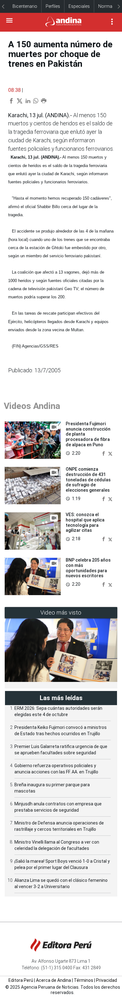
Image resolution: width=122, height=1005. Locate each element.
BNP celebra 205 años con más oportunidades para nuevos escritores (88, 567)
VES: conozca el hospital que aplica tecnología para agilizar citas (85, 522)
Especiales (79, 6)
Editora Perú (20, 980)
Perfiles (53, 6)
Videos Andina (32, 406)
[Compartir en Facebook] (104, 453)
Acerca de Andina (53, 980)
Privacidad (106, 980)
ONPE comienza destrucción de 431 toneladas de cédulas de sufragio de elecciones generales (88, 480)
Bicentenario (25, 6)
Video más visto (61, 612)
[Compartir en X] (110, 453)
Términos (83, 980)
